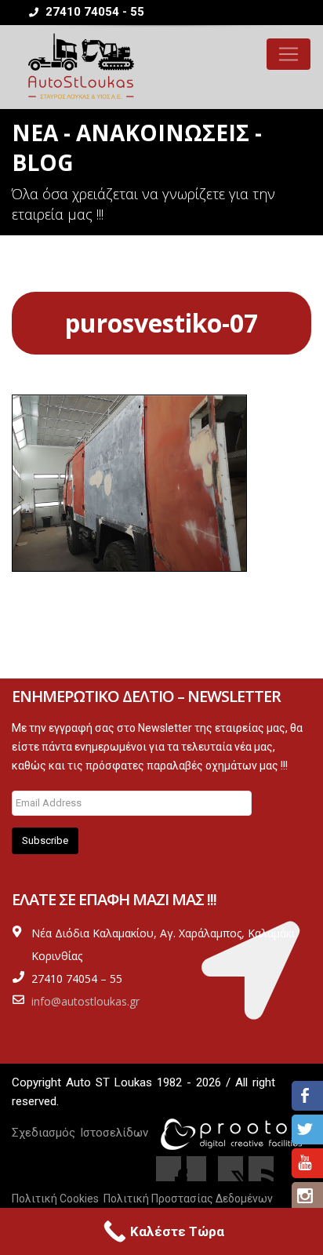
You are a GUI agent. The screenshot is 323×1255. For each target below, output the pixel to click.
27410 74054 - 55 (93, 12)
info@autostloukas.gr (85, 1001)
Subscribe (45, 840)
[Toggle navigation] (288, 54)
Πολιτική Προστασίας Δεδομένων (188, 1198)
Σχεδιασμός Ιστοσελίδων (80, 1133)
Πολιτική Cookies (55, 1198)
